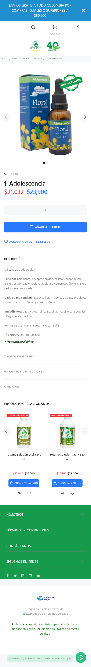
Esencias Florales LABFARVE (27, 59)
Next (85, 117)
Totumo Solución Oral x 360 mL (67, 457)
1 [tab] (44, 163)
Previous (6, 117)
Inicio (5, 59)
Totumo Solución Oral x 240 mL (23, 457)
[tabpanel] (45, 114)
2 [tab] (47, 163)
